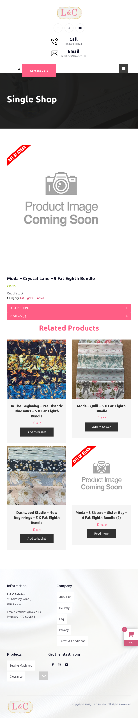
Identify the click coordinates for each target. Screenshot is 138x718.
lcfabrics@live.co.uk (28, 612)
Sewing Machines (21, 665)
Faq (61, 619)
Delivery (64, 608)
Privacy (64, 630)
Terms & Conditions (72, 641)
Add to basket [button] (36, 432)
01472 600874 (25, 616)
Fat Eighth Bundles (32, 298)
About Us (65, 597)
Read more (101, 533)
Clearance (16, 676)
